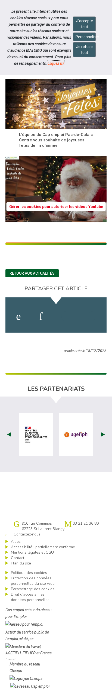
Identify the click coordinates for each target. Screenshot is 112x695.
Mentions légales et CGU (32, 552)
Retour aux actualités (32, 273)
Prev (9, 434)
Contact (17, 557)
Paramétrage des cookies (32, 589)
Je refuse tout (84, 49)
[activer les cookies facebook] (18, 316)
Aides (16, 541)
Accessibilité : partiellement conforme (43, 547)
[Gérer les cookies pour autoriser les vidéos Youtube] (56, 220)
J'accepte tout (84, 24)
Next (103, 434)
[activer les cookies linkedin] (40, 316)
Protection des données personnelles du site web (33, 581)
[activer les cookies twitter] (65, 316)
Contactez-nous (27, 534)
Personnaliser (86, 37)
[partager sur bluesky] (92, 316)
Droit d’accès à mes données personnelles (30, 597)
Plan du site (21, 563)
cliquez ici (56, 63)
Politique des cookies (29, 572)
